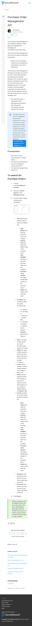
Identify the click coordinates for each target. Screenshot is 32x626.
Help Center (5, 602)
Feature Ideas (6, 606)
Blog (3, 608)
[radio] (13, 533)
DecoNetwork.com (7, 600)
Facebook (9, 523)
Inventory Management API (15, 568)
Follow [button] (12, 34)
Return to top (11, 544)
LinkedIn (14, 523)
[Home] (10, 4)
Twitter (11, 523)
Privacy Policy (24, 619)
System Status (6, 604)
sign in (13, 588)
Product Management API (15, 560)
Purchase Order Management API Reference (19, 143)
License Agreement (7, 621)
